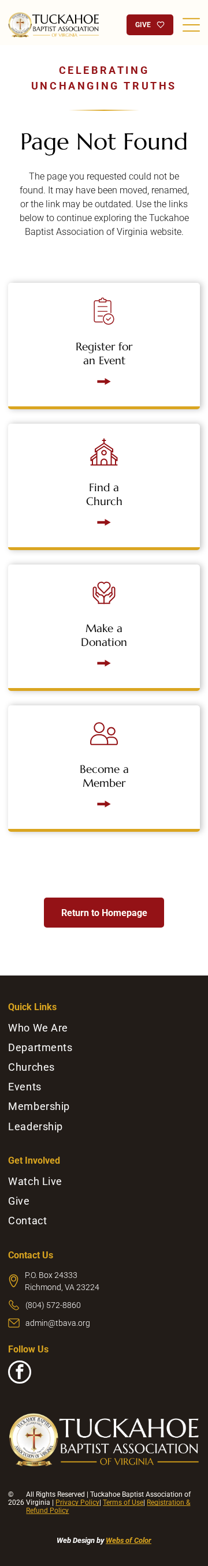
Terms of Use (123, 1502)
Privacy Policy (77, 1502)
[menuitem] (103, 1028)
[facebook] (19, 1373)
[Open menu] (191, 24)
